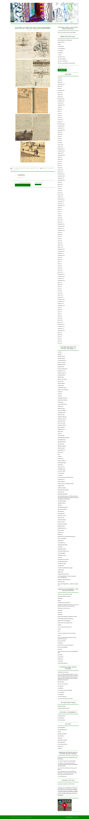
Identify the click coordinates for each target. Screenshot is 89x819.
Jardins (59, 629)
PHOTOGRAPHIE (61, 742)
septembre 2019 (61, 155)
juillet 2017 (60, 209)
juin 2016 (60, 236)
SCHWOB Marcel (61, 542)
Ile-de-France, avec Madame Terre (65, 622)
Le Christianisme (61, 48)
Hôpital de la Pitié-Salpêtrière (64, 620)
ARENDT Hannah (61, 356)
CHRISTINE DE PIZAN (62, 404)
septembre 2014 (61, 280)
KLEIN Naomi (60, 464)
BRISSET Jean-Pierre (62, 379)
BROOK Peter (61, 381)
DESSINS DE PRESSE (62, 733)
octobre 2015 (61, 253)
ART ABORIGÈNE (61, 727)
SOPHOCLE (60, 547)
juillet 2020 (60, 134)
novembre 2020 (61, 126)
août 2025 (60, 80)
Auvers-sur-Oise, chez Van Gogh (65, 594)
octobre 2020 (61, 128)
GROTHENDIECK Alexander (63, 437)
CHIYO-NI (60, 395)
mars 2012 (60, 343)
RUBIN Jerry (60, 534)
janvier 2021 (60, 121)
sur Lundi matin (61, 692)
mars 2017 (60, 217)
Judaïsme (60, 456)
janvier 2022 (60, 96)
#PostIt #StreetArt (62, 706)
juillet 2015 (60, 259)
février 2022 (60, 94)
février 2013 (60, 320)
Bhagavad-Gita (61, 366)
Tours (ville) (60, 661)
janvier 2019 (60, 171)
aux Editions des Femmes (63, 672)
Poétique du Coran (62, 515)
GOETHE (59, 433)
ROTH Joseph (61, 530)
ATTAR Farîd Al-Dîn (62, 360)
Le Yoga (59, 54)
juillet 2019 (60, 159)
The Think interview (62, 776)
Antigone (60, 354)
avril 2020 (60, 140)
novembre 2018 (61, 176)
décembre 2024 (61, 84)
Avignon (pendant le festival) (64, 596)
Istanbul (59, 624)
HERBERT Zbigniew (62, 446)
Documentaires (61, 718)
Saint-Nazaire (60, 656)
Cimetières (60, 612)
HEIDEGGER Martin (62, 441)
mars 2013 (60, 318)
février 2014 (60, 295)
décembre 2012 (61, 324)
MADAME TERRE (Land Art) (63, 708)
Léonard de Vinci (61, 56)
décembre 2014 (61, 274)
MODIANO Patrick (61, 503)
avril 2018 (60, 190)
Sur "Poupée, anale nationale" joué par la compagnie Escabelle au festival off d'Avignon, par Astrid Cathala (68, 764)
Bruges (59, 600)
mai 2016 (60, 238)
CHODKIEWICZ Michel (62, 398)
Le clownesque (61, 473)
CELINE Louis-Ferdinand (63, 389)
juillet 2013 (60, 309)
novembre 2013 (61, 301)
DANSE (59, 731)
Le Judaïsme (60, 50)
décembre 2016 (61, 224)
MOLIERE (60, 505)
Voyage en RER (38, 184)
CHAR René (60, 391)
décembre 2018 (61, 174)
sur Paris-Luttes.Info (62, 696)
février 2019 (60, 169)
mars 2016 (60, 242)
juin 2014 (60, 286)
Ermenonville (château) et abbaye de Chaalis (67, 616)
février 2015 (60, 270)
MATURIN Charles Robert (63, 489)
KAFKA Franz (60, 458)
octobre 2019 (61, 153)
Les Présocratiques (62, 59)
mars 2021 (60, 117)
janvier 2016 (60, 247)
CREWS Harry (60, 406)
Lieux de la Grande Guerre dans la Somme (67, 633)
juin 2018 (60, 186)
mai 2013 (60, 313)
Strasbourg (60, 659)
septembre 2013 (61, 305)
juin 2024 (60, 88)
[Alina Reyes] (44, 12)
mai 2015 (60, 263)
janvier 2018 (60, 197)
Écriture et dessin (46, 168)
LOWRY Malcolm (61, 481)
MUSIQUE (60, 738)
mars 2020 (60, 142)
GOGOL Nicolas (61, 435)
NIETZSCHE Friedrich (62, 509)
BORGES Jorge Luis (62, 373)
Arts (13, 168)
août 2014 (60, 282)
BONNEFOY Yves (61, 370)
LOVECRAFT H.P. (61, 479)
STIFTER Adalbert (61, 553)
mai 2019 (60, 163)
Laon (59, 631)
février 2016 (60, 245)
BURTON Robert (61, 383)
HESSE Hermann (61, 448)
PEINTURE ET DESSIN (62, 740)
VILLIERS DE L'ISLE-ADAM (63, 574)
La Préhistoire (61, 46)
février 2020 (60, 144)
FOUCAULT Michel (62, 425)
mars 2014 (60, 293)
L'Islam (59, 44)
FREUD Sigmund (61, 427)
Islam (59, 454)
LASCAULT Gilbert (61, 471)
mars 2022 (60, 92)
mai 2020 (60, 138)
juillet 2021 (60, 109)
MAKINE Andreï (61, 485)
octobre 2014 (61, 278)
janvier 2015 (60, 272)
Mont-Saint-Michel (62, 640)
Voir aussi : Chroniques (62, 61)
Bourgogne (60, 598)
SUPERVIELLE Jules (62, 555)
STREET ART (60, 746)
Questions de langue (62, 524)
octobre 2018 (61, 178)
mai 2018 (60, 188)
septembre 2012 (61, 330)
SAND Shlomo (61, 540)
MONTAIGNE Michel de (63, 507)
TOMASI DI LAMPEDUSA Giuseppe (65, 567)
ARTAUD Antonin (61, 358)
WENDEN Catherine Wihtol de (64, 579)
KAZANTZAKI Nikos (62, 462)
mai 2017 (60, 213)
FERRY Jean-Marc (61, 423)
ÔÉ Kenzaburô (61, 511)
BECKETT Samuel (61, 362)
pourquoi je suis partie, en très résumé (66, 783)
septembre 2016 (61, 230)
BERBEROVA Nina (61, 364)
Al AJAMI (60, 352)
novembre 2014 (61, 276)
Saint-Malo (60, 654)
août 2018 (60, 182)
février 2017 (60, 219)
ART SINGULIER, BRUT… (63, 729)
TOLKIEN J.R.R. (61, 565)
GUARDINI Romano (62, 439)
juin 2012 (60, 336)
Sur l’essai (60, 557)
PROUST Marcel (61, 521)
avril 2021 (60, 115)
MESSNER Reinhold (62, 501)
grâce (52, 168)
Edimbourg (60, 614)
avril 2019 (60, 165)
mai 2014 (60, 288)
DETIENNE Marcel (61, 412)
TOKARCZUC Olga (62, 563)
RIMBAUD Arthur (61, 526)
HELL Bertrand (61, 444)
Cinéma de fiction (61, 715)
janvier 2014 (60, 297)
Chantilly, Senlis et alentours (64, 602)
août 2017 (60, 207)
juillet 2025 (60, 82)
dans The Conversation (63, 684)
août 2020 (60, 132)
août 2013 (60, 307)
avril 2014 (60, 290)
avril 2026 (60, 78)
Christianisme (61, 402)
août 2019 (60, 157)
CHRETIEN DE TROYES (62, 400)
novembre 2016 (61, 226)
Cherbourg (60, 610)
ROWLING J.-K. (61, 532)
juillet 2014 (60, 284)
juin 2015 (60, 261)
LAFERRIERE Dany (61, 469)
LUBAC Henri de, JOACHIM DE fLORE (65, 483)
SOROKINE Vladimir (62, 549)
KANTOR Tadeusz (61, 460)
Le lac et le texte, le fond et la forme (65, 477)
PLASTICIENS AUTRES (62, 744)
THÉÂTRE (60, 748)
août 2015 (60, 257)
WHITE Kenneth (61, 581)
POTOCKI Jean (61, 517)
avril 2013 (60, 316)
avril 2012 (60, 341)
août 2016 (60, 232)
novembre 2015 (61, 251)
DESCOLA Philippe (62, 410)
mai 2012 (60, 338)
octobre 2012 (61, 328)
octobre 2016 (61, 228)
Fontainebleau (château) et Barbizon (65, 618)
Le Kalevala (60, 52)
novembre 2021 (61, 100)
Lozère (59, 635)
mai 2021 (60, 113)
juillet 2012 (60, 334)
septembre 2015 (61, 255)
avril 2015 (60, 265)
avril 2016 (60, 240)
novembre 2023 (61, 90)
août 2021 (60, 107)
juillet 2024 (60, 86)
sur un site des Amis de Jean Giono (65, 698)
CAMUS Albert (61, 385)
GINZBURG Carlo (61, 429)
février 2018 (60, 194)
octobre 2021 (61, 103)
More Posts (21, 177)
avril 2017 (60, 215)
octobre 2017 (61, 203)
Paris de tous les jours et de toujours (65, 645)
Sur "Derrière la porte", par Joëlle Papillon (67, 761)
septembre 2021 (61, 105)
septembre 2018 (61, 180)
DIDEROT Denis (61, 414)
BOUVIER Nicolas (61, 375)
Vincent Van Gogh (14, 169)
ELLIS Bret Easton (61, 421)
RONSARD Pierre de (62, 528)
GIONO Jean (60, 431)
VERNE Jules (60, 572)
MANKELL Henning (62, 487)
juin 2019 (60, 161)
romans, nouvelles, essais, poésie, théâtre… (67, 32)
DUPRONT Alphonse (62, 416)
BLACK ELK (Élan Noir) (62, 368)
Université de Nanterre (62, 663)
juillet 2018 (60, 184)
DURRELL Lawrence (62, 418)
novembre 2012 (61, 326)
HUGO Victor (60, 452)
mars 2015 (60, 267)
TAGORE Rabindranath (62, 561)
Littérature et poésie (34, 168)
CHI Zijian (60, 393)
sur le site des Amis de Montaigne (65, 690)
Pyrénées (60, 649)
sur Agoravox (60, 686)
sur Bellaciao (60, 688)
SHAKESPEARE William (62, 544)
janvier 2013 (60, 322)
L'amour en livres (61, 466)
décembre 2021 (61, 98)
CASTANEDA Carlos (62, 387)
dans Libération (61, 681)
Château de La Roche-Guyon (64, 608)
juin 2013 (60, 311)
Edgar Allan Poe (61, 42)
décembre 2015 (61, 249)
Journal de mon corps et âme (22, 168)
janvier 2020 (60, 146)
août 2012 (60, 332)
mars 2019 (60, 167)
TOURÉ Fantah (61, 569)
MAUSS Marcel (61, 492)
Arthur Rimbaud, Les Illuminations (65, 40)
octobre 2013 (61, 303)
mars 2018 (60, 192)
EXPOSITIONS (61, 736)
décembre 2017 (61, 199)
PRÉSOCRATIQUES (62, 519)
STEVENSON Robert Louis (63, 551)
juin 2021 (60, 111)
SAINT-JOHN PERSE (62, 538)
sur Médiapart (61, 694)
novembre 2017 (61, 201)
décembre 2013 (61, 299)
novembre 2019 (61, 151)
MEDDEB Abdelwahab (62, 494)
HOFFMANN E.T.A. (61, 450)
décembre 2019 (61, 148)
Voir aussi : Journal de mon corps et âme (66, 63)
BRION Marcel (61, 377)
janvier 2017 (60, 222)
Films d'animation (61, 720)
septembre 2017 (61, 205)
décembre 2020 (61, 123)
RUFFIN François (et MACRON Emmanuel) (66, 536)
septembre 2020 (61, 130)
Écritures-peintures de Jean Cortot (23, 185)
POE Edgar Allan (61, 513)
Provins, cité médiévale (63, 647)
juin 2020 (60, 136)
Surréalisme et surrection (63, 559)
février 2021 (60, 119)
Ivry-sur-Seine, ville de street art (65, 627)
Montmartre (60, 643)
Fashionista (69, 817)
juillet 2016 (60, 234)
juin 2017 (60, 211)
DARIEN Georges (61, 408)
